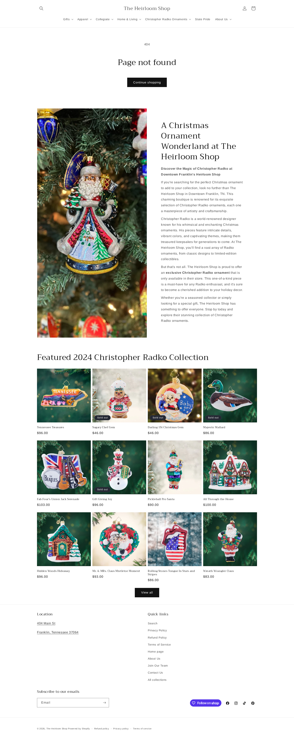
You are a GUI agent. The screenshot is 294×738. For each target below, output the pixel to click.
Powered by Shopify (79, 728)
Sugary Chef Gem (103, 427)
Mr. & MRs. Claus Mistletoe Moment (116, 571)
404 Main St (46, 623)
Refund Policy (157, 637)
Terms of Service (159, 644)
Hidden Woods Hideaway (53, 571)
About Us (154, 658)
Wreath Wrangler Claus (218, 571)
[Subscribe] (104, 702)
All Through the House (218, 499)
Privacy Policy (157, 630)
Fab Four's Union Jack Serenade (58, 499)
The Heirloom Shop (56, 728)
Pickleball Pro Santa (161, 499)
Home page (156, 651)
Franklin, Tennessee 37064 (58, 632)
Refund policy (101, 728)
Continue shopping (147, 82)
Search (153, 623)
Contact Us (155, 672)
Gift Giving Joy (102, 499)
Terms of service (142, 728)
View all (147, 592)
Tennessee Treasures (50, 427)
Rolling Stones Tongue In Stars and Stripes (171, 573)
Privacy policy (121, 728)
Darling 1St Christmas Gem (166, 427)
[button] (41, 8)
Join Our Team (158, 665)
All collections (157, 679)
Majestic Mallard (214, 427)
